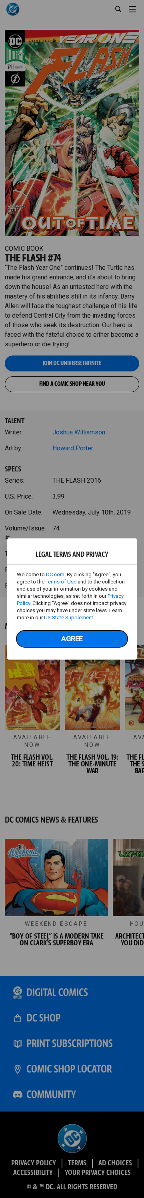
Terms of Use (61, 582)
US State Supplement (68, 618)
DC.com (55, 574)
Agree (72, 638)
